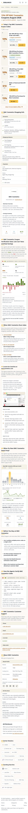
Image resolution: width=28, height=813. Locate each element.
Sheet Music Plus (8, 776)
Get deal (13, 90)
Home (2, 7)
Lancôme (6, 772)
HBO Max (21, 780)
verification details (13, 41)
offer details (19, 73)
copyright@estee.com (8, 633)
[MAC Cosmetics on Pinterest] (13, 686)
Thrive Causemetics (9, 756)
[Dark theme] (22, 2)
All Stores (7, 7)
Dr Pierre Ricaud (8, 760)
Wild (15, 752)
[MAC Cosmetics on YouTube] (10, 686)
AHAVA (6, 745)
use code (21, 45)
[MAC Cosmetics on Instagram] (3, 686)
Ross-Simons (17, 772)
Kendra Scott (15, 768)
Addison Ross (17, 783)
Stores (3, 803)
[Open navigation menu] (25, 2)
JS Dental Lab (7, 748)
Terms (25, 805)
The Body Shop (20, 748)
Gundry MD (21, 760)
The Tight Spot (8, 787)
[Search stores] (20, 2)
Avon (14, 745)
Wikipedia (15, 679)
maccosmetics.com (17, 664)
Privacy (14, 805)
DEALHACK (6, 2)
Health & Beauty (18, 199)
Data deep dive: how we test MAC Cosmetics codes (13, 319)
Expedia (6, 783)
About (2, 805)
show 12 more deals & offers (14, 107)
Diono (5, 768)
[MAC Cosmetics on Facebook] (7, 686)
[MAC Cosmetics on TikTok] (16, 686)
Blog (25, 803)
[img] (14, 285)
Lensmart (6, 752)
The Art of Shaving (9, 780)
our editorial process (18, 733)
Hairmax (22, 756)
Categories (14, 803)
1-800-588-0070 (6, 626)
